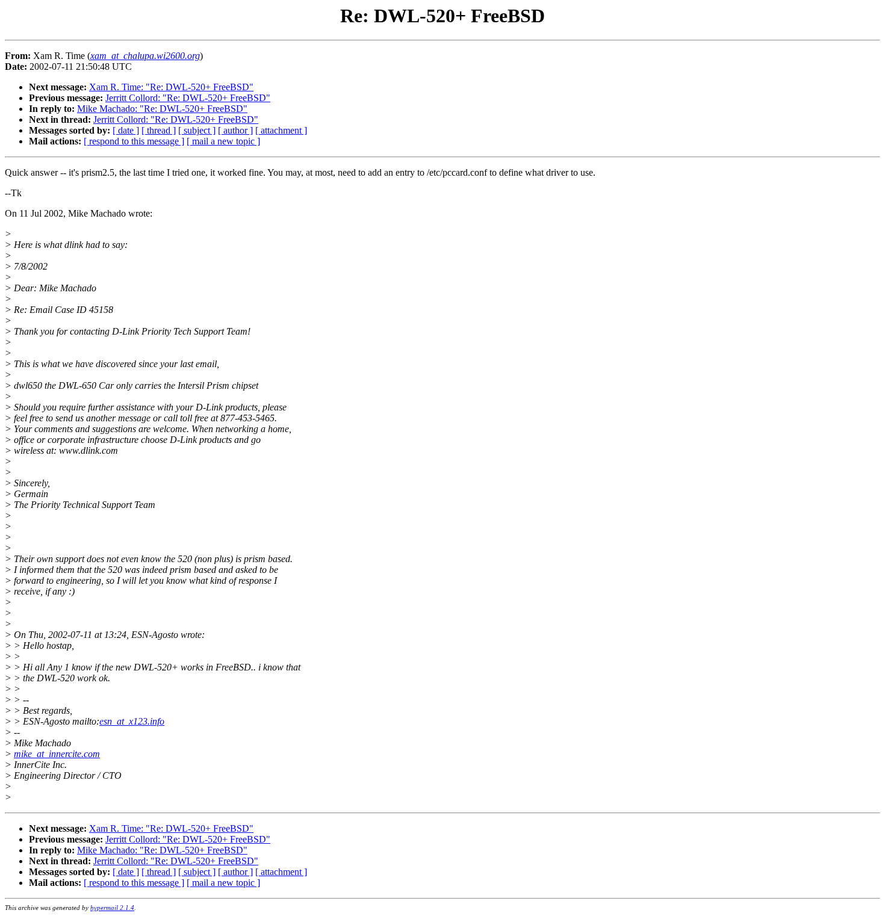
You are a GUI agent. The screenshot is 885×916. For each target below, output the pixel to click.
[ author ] (235, 130)
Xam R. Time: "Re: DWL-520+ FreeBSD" (171, 87)
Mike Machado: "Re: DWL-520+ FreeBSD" (162, 109)
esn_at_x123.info (131, 721)
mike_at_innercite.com (57, 754)
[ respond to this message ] (134, 141)
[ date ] (126, 130)
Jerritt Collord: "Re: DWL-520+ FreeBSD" (187, 98)
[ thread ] (158, 130)
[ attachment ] (281, 130)
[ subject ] (197, 130)
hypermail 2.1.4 (112, 907)
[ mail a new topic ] (223, 141)
